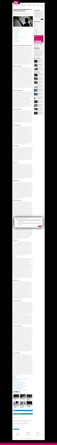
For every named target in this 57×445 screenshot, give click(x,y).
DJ (34, 28)
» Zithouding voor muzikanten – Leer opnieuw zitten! (19, 383)
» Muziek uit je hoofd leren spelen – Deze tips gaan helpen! (20, 386)
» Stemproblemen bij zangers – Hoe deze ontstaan (19, 381)
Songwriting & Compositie (37, 32)
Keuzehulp (29, 5)
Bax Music (39, 12)
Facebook (42, 5)
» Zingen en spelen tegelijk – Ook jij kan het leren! (19, 382)
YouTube (33, 5)
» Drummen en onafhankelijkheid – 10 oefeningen (19, 387)
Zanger (35, 26)
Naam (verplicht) (15, 415)
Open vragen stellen (16, 32)
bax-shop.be (37, 434)
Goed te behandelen (16, 42)
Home (14, 5)
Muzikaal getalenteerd (16, 31)
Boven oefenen (16, 33)
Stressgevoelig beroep (16, 40)
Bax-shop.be (17, 5)
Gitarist (35, 23)
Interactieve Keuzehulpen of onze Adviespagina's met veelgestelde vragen (38, 54)
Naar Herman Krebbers (17, 29)
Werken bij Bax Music (24, 5)
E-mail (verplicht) (18, 417)
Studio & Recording (36, 29)
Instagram (37, 5)
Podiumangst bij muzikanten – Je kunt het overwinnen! (22, 10)
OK (40, 226)
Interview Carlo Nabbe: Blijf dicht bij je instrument (19, 28)
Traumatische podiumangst (17, 41)
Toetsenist (35, 25)
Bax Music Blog (14, 7)
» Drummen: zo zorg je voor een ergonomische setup (19, 385)
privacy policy (21, 224)
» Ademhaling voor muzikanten (16, 380)
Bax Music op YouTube (28, 434)
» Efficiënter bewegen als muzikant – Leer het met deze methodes (20, 378)
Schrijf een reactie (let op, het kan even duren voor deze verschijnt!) (21, 423)
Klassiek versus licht (16, 39)
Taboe (15, 38)
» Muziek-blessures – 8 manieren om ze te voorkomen (19, 379)
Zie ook (14, 43)
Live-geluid (35, 30)
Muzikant (18, 7)
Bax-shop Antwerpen (36, 45)
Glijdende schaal (16, 37)
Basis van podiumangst (17, 30)
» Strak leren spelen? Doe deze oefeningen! (18, 384)
